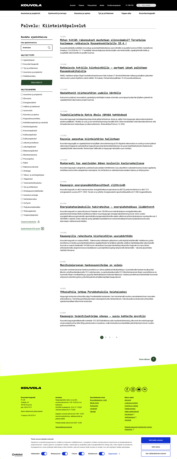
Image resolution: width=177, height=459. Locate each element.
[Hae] (49, 47)
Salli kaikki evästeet (156, 440)
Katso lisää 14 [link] (36, 82)
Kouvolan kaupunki (147, 13)
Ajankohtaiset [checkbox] (29, 60)
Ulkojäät (93, 412)
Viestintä (128, 420)
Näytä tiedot (112, 454)
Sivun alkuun (144, 359)
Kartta (102, 5)
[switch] (65, 453)
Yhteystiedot (92, 5)
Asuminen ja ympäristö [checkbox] (32, 72)
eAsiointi (128, 400)
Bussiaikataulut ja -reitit (98, 400)
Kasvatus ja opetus (82, 13)
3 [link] (109, 337)
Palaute (81, 5)
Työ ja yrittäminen (105, 13)
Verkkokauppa (130, 417)
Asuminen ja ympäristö (30, 13)
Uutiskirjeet (129, 414)
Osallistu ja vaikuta (131, 406)
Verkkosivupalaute (114, 5)
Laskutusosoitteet (131, 403)
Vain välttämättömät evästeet (156, 453)
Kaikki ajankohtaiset (132, 412)
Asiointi (72, 5)
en (129, 5)
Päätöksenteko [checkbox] (29, 76)
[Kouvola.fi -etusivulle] (32, 388)
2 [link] (105, 337)
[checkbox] (36, 94)
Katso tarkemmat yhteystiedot (32, 411)
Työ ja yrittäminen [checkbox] (30, 68)
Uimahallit (93, 409)
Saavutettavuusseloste (64, 427)
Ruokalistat (94, 406)
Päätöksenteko (130, 409)
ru (132, 5)
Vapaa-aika (126, 13)
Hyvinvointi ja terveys (57, 13)
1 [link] (101, 337)
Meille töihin (94, 403)
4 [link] (116, 337)
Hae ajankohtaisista (29, 43)
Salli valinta (156, 447)
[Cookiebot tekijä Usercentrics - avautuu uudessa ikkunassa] (17, 455)
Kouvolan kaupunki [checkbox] (31, 64)
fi (127, 5)
